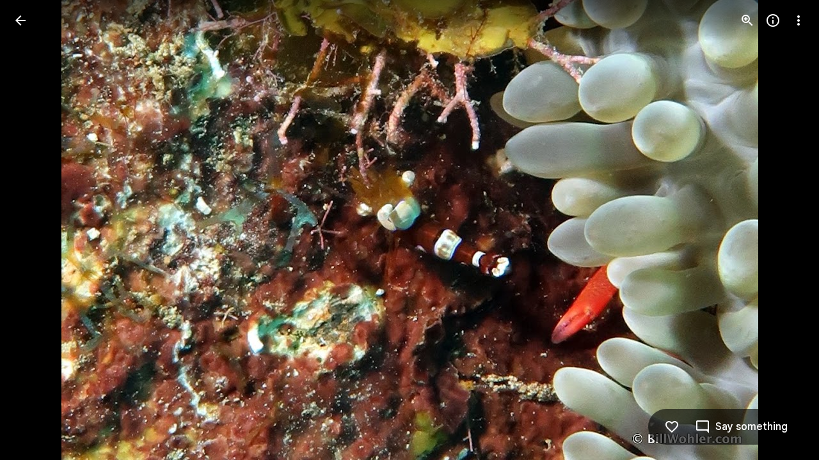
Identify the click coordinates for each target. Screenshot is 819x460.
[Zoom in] (747, 20)
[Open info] (773, 20)
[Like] (672, 426)
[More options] (798, 20)
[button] (36, 230)
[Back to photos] (20, 20)
